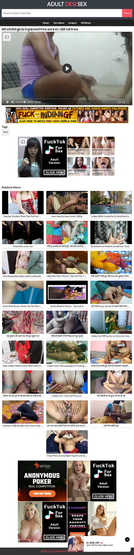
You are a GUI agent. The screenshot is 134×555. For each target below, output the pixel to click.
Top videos (58, 22)
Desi (5, 131)
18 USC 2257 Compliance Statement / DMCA (62, 551)
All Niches (86, 22)
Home (46, 22)
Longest (72, 22)
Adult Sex (67, 4)
